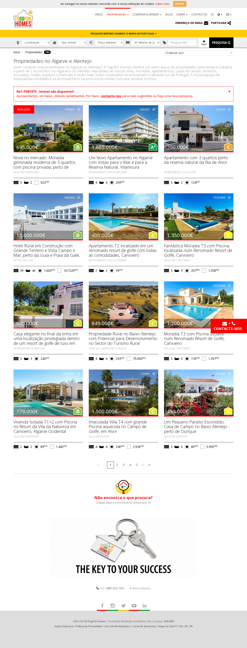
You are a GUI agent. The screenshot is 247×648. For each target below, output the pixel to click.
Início (99, 14)
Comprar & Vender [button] (146, 14)
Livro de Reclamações (117, 626)
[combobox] (198, 53)
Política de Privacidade (89, 626)
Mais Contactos (142, 588)
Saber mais (162, 4)
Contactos (199, 14)
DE (186, 626)
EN (181, 626)
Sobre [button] (180, 14)
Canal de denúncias (144, 626)
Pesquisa (220, 42)
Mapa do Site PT (167, 626)
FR (191, 626)
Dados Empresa (63, 626)
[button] (220, 14)
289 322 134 (112, 588)
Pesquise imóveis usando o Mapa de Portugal (123, 33)
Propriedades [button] (117, 14)
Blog (169, 14)
